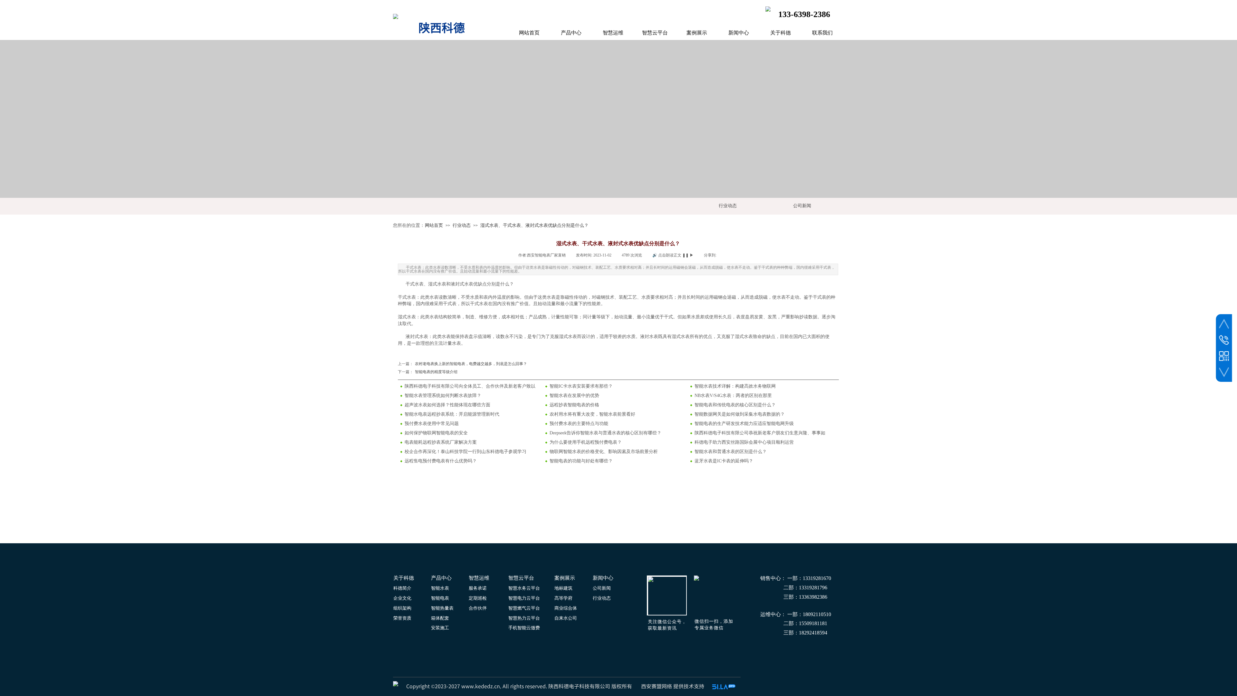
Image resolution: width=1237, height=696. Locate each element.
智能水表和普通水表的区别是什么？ (731, 451)
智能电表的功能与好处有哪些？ (581, 461)
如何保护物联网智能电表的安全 (436, 432)
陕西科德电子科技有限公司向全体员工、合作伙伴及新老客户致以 (470, 386)
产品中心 (571, 32)
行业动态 (462, 225)
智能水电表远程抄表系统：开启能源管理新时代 (452, 414)
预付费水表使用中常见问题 (432, 423)
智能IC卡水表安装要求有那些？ (581, 386)
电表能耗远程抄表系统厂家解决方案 (441, 442)
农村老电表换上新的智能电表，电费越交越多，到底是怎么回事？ (462, 364)
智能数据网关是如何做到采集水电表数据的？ (740, 414)
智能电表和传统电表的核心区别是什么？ (735, 404)
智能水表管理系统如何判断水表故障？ (443, 395)
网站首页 (434, 225)
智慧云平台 (655, 32)
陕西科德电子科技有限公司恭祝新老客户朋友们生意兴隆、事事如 (760, 432)
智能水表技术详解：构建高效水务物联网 (735, 386)
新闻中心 (738, 32)
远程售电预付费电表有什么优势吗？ (441, 461)
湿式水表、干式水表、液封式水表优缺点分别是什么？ (534, 225)
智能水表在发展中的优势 (574, 395)
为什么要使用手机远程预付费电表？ (586, 442)
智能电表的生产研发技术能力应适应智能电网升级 (744, 423)
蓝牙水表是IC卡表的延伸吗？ (724, 461)
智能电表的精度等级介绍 (427, 372)
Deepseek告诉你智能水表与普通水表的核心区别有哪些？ (605, 432)
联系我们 (822, 32)
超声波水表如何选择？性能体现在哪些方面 (447, 404)
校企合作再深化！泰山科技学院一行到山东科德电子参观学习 (465, 451)
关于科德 (780, 32)
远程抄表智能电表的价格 (574, 404)
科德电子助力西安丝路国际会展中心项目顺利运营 (744, 442)
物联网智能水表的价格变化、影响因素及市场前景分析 (604, 451)
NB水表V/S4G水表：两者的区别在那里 (733, 395)
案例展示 (696, 32)
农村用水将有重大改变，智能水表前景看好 (592, 414)
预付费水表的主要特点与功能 (579, 423)
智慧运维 (613, 32)
